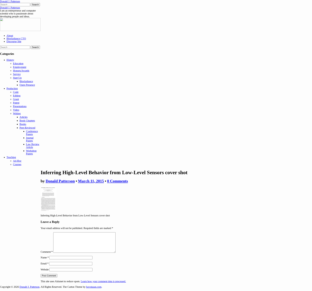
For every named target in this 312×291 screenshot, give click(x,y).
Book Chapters (27, 120)
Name (45, 257)
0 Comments (117, 181)
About (9, 35)
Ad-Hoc (17, 160)
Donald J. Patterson (10, 1)
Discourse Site (13, 41)
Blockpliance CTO (16, 38)
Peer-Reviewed (27, 127)
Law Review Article (32, 146)
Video (16, 110)
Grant (16, 99)
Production (12, 88)
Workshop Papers (31, 152)
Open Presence (27, 85)
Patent (16, 102)
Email (45, 263)
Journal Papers (29, 139)
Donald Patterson (60, 181)
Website (45, 269)
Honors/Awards (21, 70)
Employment (19, 67)
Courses (17, 164)
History (10, 60)
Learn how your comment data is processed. (103, 281)
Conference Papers (32, 133)
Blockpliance (26, 81)
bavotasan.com (93, 286)
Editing (16, 95)
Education (18, 63)
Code (16, 92)
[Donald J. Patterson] (20, 30)
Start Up (17, 77)
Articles (23, 117)
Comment (47, 251)
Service (17, 74)
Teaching (11, 157)
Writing (17, 113)
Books (23, 124)
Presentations (19, 106)
